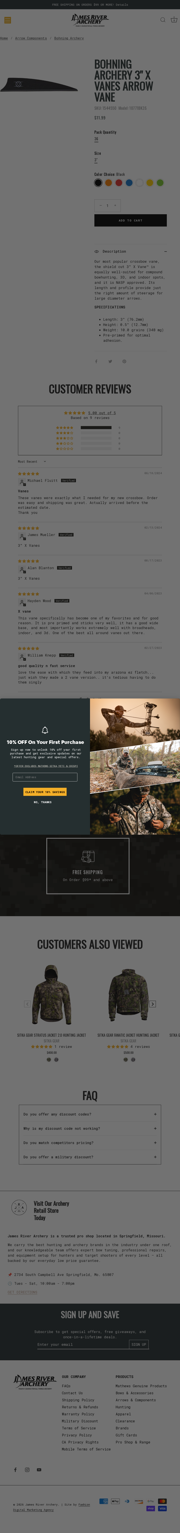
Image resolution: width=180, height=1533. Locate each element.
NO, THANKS (42, 802)
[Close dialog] (5, 704)
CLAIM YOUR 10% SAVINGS (45, 791)
